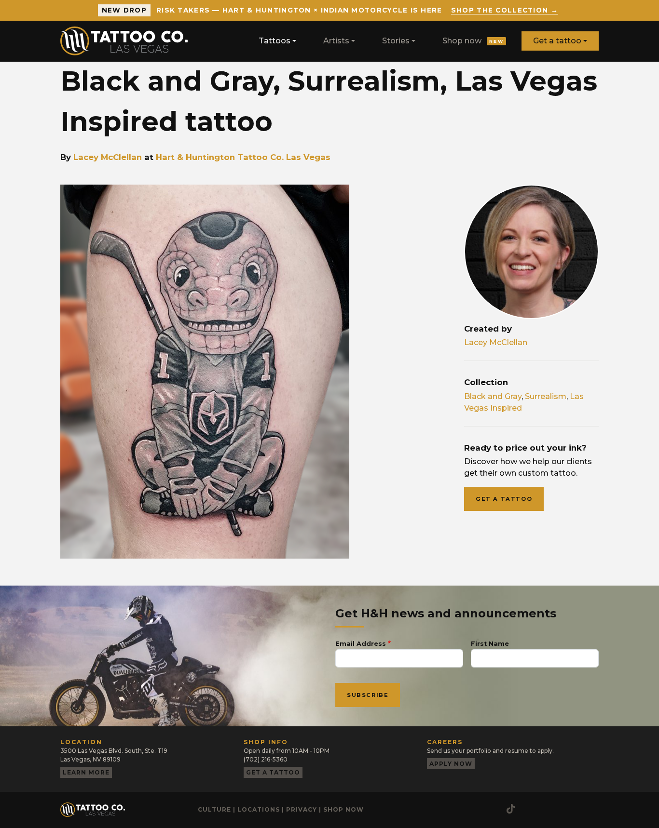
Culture (214, 809)
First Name (490, 643)
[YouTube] (473, 808)
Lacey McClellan (107, 157)
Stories (396, 40)
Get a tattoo (557, 40)
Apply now (450, 763)
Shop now (473, 40)
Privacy (301, 809)
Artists (336, 40)
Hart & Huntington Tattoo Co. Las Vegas (243, 157)
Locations (258, 809)
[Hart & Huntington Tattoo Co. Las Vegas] (127, 41)
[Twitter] (492, 808)
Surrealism (545, 396)
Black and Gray (493, 396)
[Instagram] (434, 808)
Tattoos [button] (274, 40)
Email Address (360, 643)
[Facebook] (453, 808)
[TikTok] (510, 808)
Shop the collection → (504, 10)
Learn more (86, 772)
